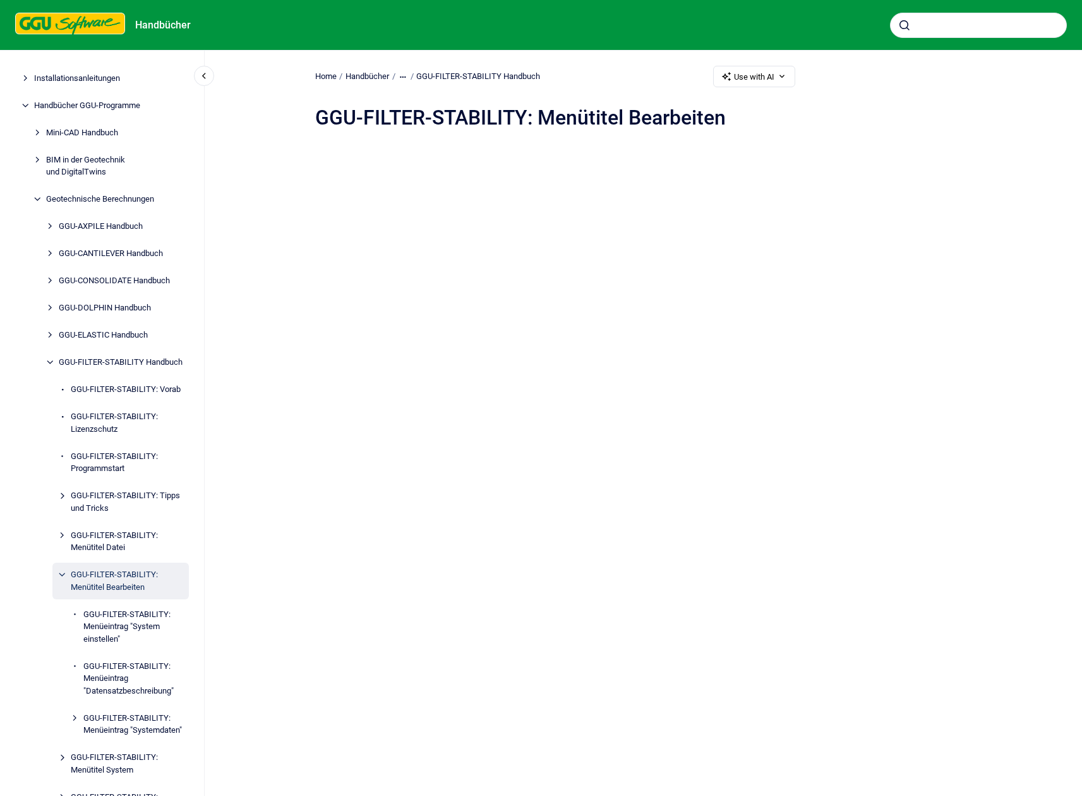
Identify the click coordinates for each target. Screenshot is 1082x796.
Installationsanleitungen (77, 78)
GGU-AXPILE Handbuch (101, 226)
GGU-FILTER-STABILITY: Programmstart (114, 462)
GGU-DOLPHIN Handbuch (105, 307)
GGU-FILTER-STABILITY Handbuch (121, 362)
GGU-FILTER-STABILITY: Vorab (126, 389)
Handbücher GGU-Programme (87, 105)
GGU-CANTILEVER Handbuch (111, 253)
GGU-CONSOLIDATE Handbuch (114, 280)
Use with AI (754, 77)
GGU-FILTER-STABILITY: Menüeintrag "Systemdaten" (132, 724)
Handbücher (163, 25)
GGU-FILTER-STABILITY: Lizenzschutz (114, 423)
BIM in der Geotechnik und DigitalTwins (85, 166)
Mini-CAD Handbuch (82, 132)
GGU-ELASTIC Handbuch (103, 335)
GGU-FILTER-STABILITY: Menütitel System (114, 763)
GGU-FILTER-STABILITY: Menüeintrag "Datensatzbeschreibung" (128, 678)
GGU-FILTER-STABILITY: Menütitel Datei (114, 541)
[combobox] (978, 25)
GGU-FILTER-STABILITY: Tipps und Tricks (125, 502)
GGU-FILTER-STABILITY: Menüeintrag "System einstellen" (127, 626)
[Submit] (904, 25)
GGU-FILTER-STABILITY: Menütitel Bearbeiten (114, 581)
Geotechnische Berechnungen (100, 199)
